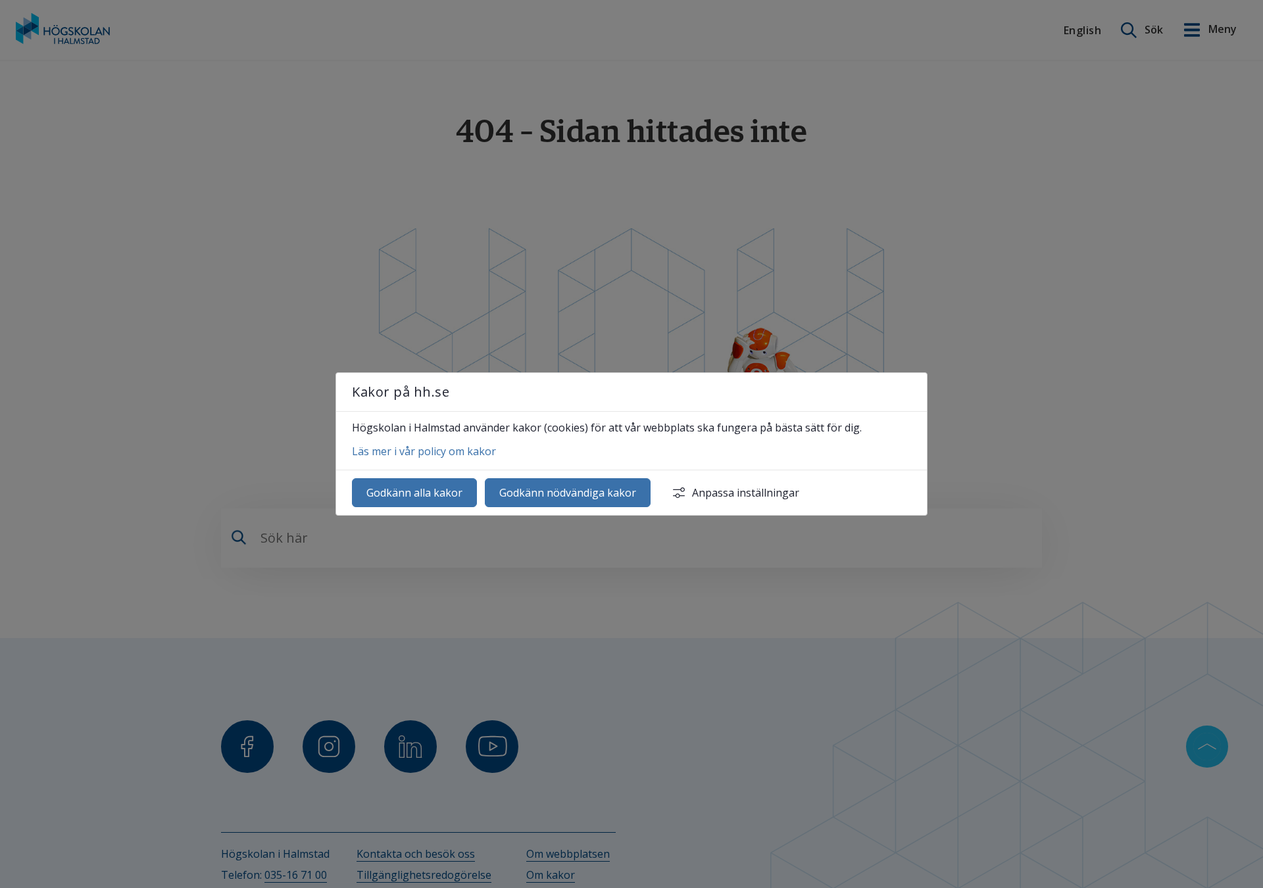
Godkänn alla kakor (414, 492)
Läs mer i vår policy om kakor (424, 451)
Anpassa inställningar (745, 492)
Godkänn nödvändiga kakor (567, 492)
